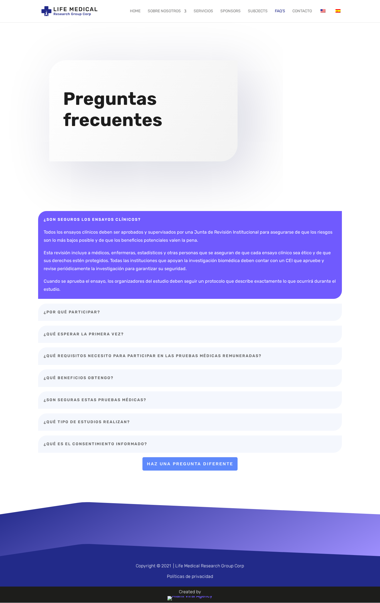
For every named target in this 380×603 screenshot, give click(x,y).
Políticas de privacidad (190, 576)
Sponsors (230, 11)
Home (135, 11)
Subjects (258, 11)
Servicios (203, 11)
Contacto (302, 11)
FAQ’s (280, 11)
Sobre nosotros (164, 11)
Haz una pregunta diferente (190, 463)
